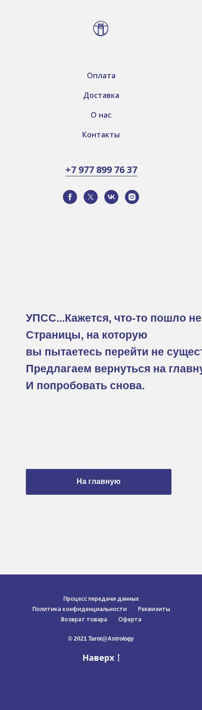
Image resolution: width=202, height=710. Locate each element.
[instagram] (132, 197)
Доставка (101, 95)
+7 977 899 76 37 (101, 169)
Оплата (101, 75)
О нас (101, 115)
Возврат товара (84, 619)
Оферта (129, 619)
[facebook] (70, 197)
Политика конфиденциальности (79, 609)
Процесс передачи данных (101, 599)
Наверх (98, 657)
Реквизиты (154, 609)
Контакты (101, 134)
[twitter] (91, 197)
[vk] (111, 197)
